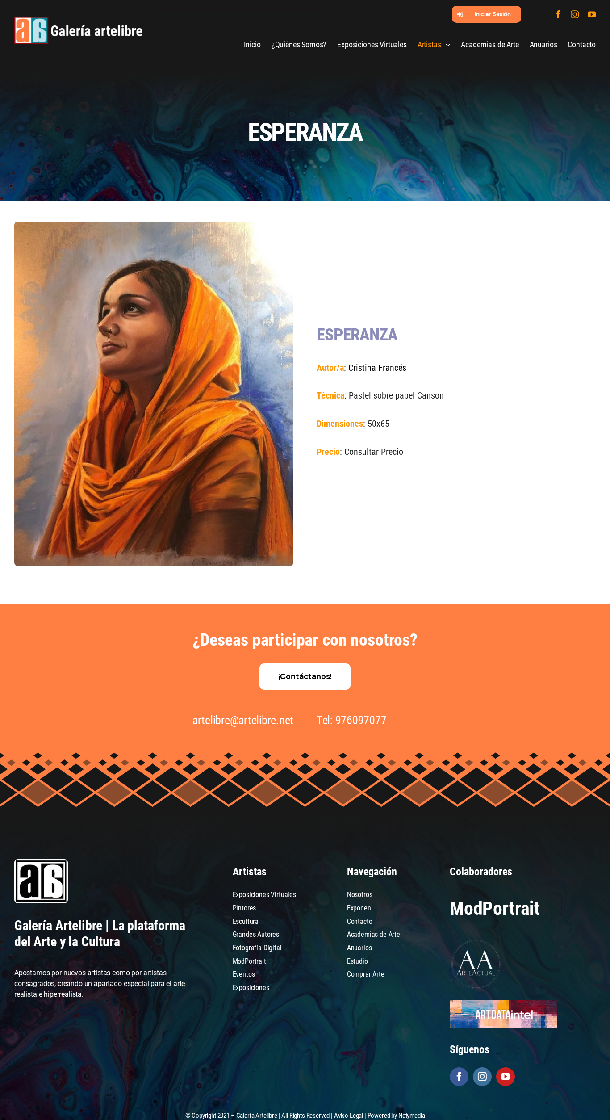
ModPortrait (495, 908)
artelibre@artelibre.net (242, 720)
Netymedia (411, 1116)
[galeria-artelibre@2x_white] (78, 20)
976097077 (361, 720)
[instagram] (575, 14)
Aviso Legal (348, 1116)
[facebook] (558, 14)
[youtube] (592, 14)
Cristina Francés (377, 367)
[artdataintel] (503, 1003)
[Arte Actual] (476, 941)
